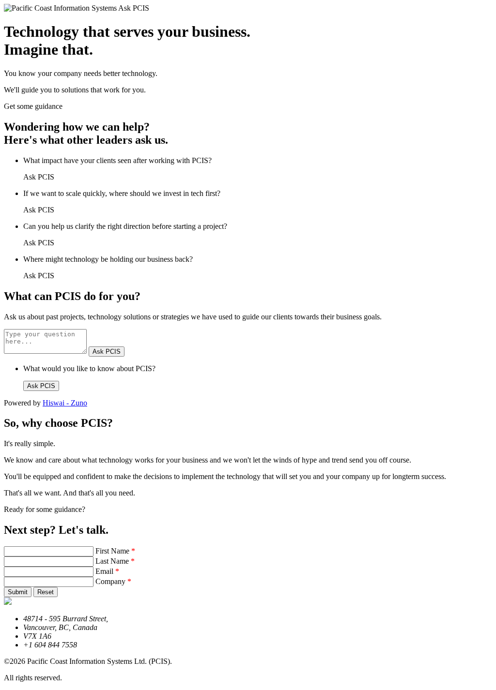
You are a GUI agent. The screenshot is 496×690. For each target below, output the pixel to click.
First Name (115, 551)
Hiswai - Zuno (65, 403)
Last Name (115, 561)
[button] (17, 592)
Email (107, 571)
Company (113, 581)
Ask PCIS (107, 351)
